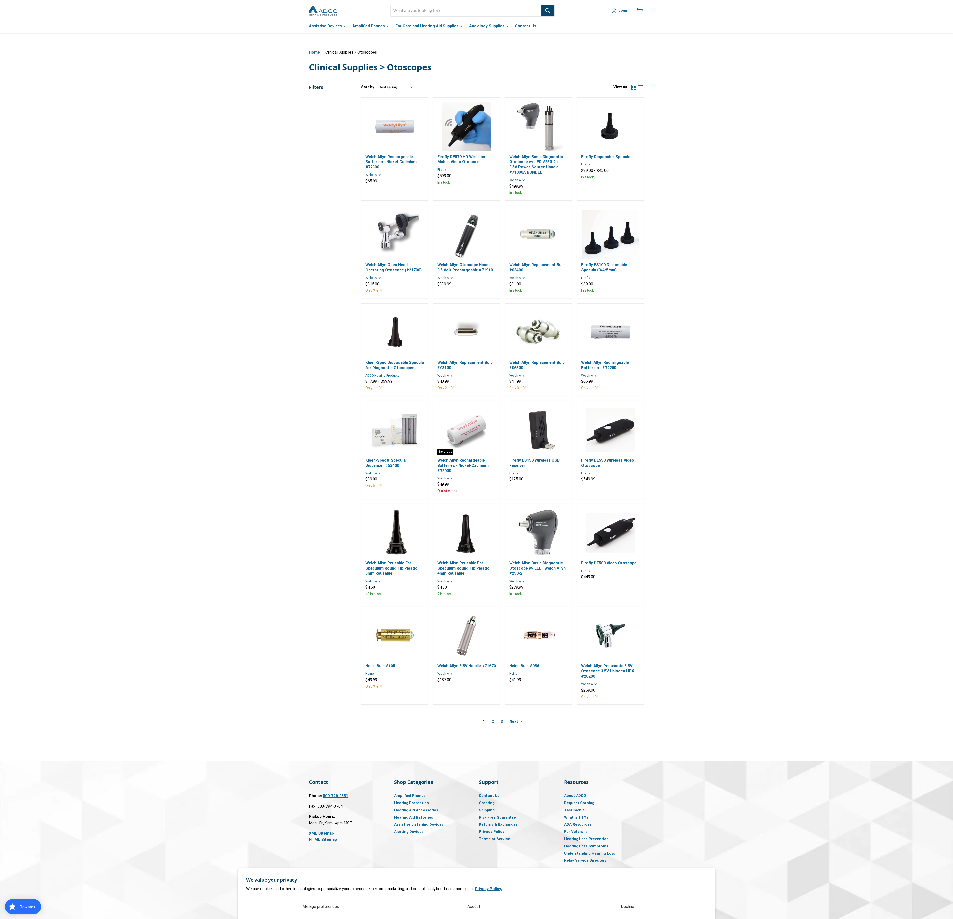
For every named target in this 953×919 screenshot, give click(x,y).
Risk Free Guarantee (497, 817)
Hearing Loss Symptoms (586, 846)
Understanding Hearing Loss (589, 853)
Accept (473, 906)
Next (514, 721)
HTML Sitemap (323, 839)
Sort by (367, 87)
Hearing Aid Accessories (416, 810)
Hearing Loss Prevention (586, 839)
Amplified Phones (369, 26)
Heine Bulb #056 (524, 666)
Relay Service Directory (585, 860)
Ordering (487, 803)
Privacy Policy (491, 831)
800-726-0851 (335, 795)
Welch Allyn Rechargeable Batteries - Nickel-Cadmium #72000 (463, 465)
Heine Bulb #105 (380, 666)
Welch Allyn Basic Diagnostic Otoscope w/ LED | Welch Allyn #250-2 (537, 568)
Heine (369, 673)
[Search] (547, 10)
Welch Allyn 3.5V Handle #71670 (466, 666)
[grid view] (633, 87)
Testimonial (575, 810)
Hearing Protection (411, 803)
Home (314, 52)
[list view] (640, 87)
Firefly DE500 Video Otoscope (609, 563)
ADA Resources (578, 824)
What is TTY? (576, 817)
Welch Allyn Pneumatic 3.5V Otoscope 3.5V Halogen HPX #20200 (607, 671)
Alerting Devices (409, 831)
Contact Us (525, 26)
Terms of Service (494, 839)
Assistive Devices (326, 26)
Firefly (441, 169)
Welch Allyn (373, 175)
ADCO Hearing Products (382, 375)
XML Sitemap (321, 833)
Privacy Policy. (488, 889)
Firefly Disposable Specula (605, 156)
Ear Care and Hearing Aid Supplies (427, 26)
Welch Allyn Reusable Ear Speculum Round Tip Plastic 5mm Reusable (391, 568)
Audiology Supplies (487, 26)
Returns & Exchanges (498, 824)
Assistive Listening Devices (418, 824)
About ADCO (575, 795)
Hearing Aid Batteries (413, 817)
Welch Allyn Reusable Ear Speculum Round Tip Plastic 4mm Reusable (463, 568)
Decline (627, 906)
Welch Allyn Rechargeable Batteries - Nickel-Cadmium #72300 (391, 161)
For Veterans (576, 831)
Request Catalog (579, 803)
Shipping (487, 810)
